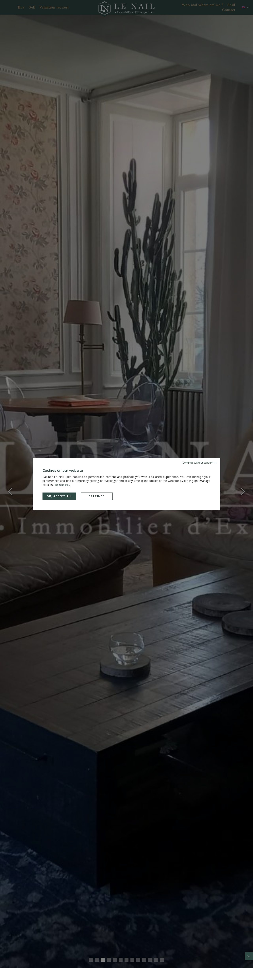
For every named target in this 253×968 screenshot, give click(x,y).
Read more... (62, 485)
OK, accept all (59, 496)
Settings (97, 496)
